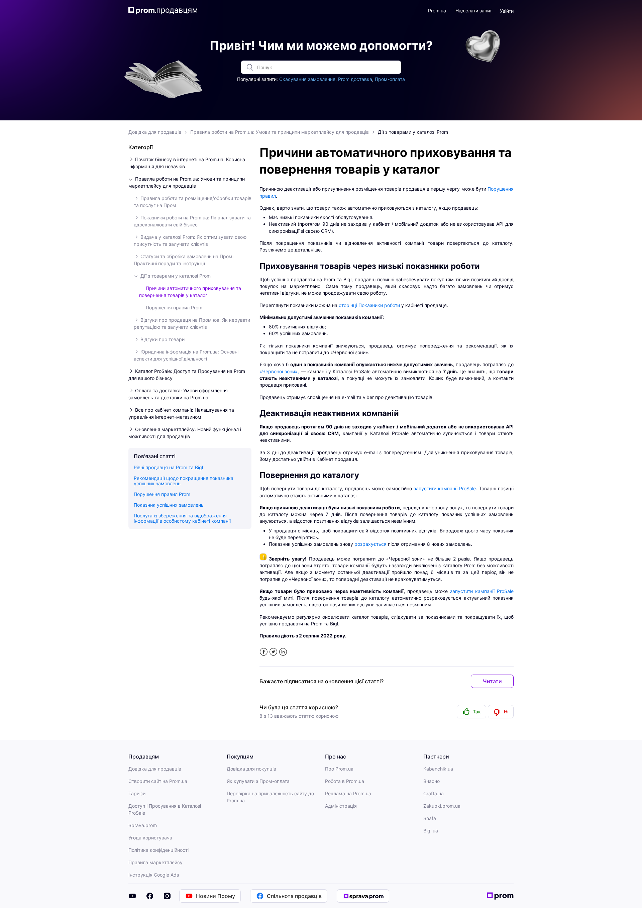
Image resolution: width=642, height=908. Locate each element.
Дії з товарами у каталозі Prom (413, 132)
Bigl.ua (430, 830)
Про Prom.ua (339, 769)
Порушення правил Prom (174, 307)
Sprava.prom (142, 825)
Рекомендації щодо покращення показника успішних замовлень (183, 480)
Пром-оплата (390, 79)
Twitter (273, 652)
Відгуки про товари (162, 339)
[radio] (471, 711)
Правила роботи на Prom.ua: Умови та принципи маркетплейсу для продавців (279, 132)
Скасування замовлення (307, 79)
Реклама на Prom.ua (348, 793)
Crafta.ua (433, 793)
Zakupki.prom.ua (441, 806)
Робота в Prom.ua (344, 781)
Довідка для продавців (154, 132)
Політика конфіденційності (158, 850)
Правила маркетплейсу (155, 862)
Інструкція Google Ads (153, 875)
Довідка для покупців (251, 769)
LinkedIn (283, 652)
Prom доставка (355, 79)
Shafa (429, 818)
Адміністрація (341, 806)
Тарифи (136, 793)
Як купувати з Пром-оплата (258, 781)
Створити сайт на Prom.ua (157, 781)
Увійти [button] (507, 11)
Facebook (263, 652)
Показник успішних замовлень (169, 505)
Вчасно (431, 781)
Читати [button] (492, 681)
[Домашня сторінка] (163, 10)
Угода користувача (150, 837)
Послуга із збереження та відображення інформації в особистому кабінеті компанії (182, 518)
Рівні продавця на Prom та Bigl (168, 467)
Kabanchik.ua (438, 769)
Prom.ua (437, 10)
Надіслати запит (473, 10)
